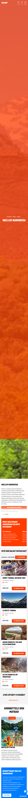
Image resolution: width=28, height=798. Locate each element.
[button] (25, 791)
